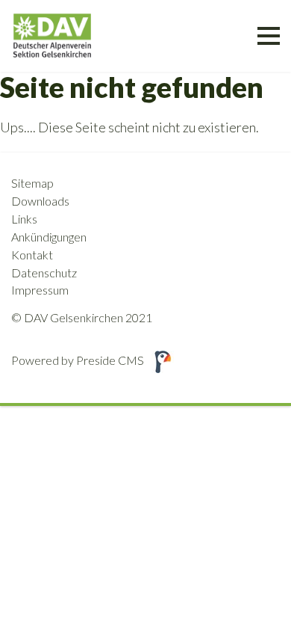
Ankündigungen (49, 237)
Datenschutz (44, 272)
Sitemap (32, 183)
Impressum (40, 290)
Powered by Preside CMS (77, 360)
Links (24, 219)
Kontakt (32, 254)
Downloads (40, 201)
